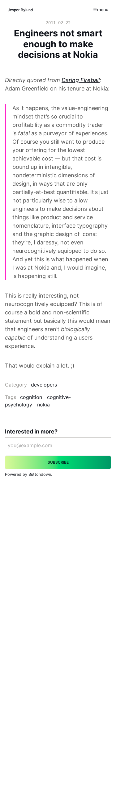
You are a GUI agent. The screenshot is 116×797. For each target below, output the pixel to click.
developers (44, 385)
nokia (43, 404)
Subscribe (58, 462)
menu (102, 9)
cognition (31, 397)
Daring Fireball (81, 80)
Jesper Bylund (20, 9)
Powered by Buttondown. (28, 474)
